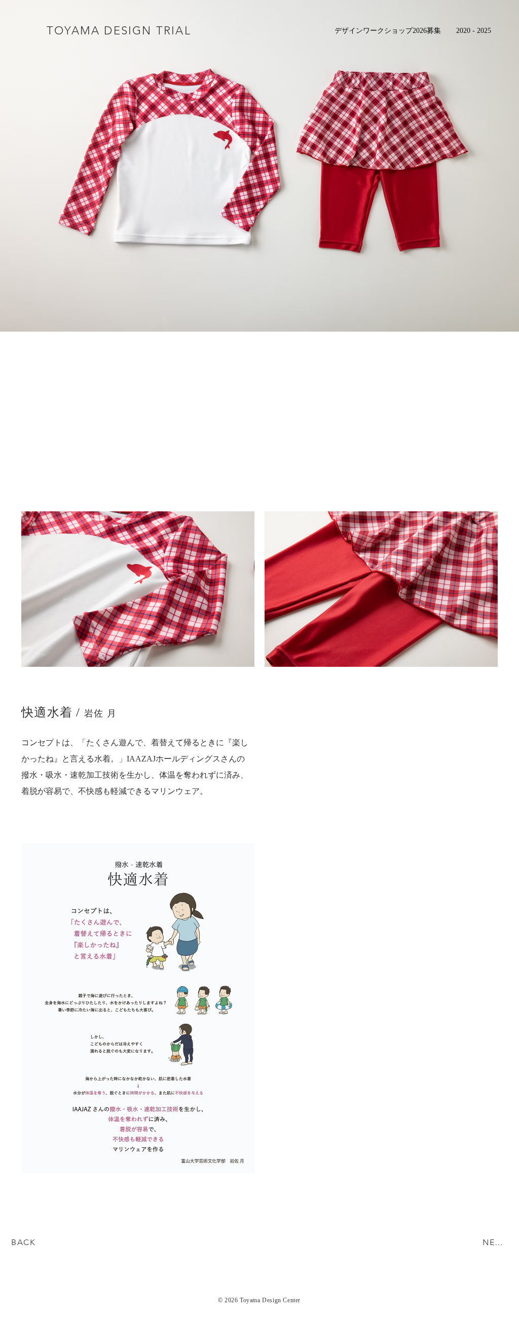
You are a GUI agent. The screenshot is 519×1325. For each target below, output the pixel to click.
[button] (474, 30)
